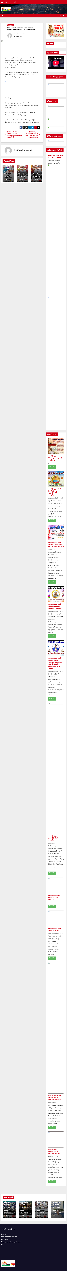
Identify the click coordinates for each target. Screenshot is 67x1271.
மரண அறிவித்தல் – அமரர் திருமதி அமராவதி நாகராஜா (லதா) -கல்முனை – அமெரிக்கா (56, 544)
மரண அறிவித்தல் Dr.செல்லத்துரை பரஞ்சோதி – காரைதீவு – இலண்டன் (55, 458)
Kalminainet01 (20, 34)
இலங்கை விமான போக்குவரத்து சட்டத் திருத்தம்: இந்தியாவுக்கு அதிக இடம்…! (14, 134)
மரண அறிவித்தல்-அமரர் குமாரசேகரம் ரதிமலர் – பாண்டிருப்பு (54, 897)
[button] (60, 15)
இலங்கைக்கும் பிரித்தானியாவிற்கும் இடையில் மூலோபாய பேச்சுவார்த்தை (31, 134)
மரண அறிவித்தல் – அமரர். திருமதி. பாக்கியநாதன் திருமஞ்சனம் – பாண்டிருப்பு (54, 606)
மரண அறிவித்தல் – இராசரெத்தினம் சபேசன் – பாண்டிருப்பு (54, 838)
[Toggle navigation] (32, 15)
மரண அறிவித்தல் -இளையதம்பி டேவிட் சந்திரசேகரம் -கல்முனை (54, 1151)
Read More (52, 466)
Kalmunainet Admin (8, 178)
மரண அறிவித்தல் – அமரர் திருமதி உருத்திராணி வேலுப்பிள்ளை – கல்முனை (54, 1097)
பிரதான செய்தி (11, 25)
